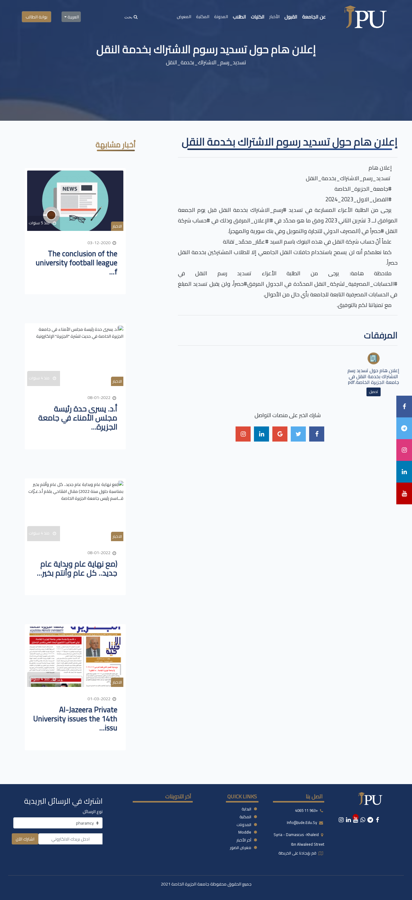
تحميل (373, 391)
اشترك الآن (25, 839)
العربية (73, 17)
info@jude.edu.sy (302, 822)
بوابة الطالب (36, 17)
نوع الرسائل (93, 811)
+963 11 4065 (306, 810)
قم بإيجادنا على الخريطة (297, 853)
